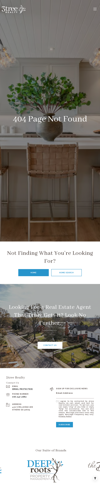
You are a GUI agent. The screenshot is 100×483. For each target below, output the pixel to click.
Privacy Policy (65, 416)
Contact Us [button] (50, 345)
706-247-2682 (19, 397)
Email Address (64, 393)
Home (33, 273)
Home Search (66, 273)
